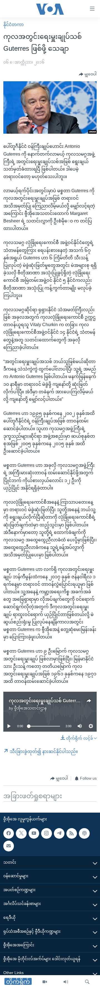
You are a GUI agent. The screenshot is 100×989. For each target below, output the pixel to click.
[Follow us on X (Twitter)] (21, 833)
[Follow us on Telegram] (59, 833)
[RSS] (71, 833)
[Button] (88, 74)
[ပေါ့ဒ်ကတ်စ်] (84, 833)
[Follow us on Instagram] (46, 833)
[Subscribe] (8, 846)
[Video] (44, 982)
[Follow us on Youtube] (34, 833)
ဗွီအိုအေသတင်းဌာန (30, 708)
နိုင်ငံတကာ (13, 24)
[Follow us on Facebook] (8, 833)
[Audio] (66, 982)
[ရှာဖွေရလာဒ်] (87, 982)
